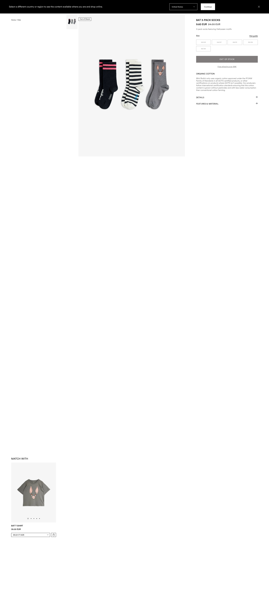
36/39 (203, 49)
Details (200, 97)
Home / (14, 20)
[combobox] (183, 6)
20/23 (203, 42)
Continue (208, 7)
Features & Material (207, 104)
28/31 (235, 42)
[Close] (259, 7)
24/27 (219, 42)
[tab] (28, 518)
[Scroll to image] (72, 21)
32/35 (250, 42)
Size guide (253, 36)
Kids (19, 20)
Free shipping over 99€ (227, 67)
